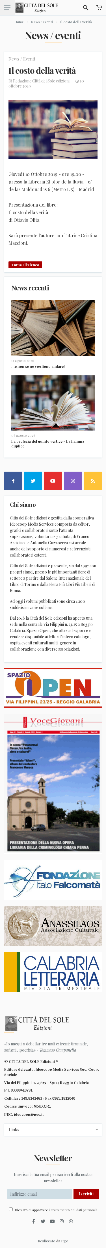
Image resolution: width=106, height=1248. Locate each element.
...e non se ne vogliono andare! (38, 366)
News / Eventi (21, 59)
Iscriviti (86, 1194)
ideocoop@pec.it (29, 1114)
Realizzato (46, 1240)
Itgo (64, 1240)
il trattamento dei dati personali (73, 1209)
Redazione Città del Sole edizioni (41, 81)
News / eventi (42, 22)
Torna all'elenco (25, 265)
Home (19, 22)
